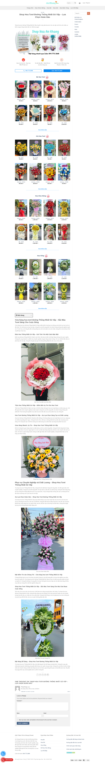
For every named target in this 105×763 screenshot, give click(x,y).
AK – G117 (21, 157)
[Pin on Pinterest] (45, 675)
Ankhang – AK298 (35, 99)
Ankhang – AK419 (50, 218)
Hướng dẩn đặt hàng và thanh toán (75, 739)
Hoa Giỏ (55, 8)
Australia (77, 32)
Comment (19, 700)
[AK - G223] (35, 232)
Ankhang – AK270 (50, 99)
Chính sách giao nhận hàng (73, 745)
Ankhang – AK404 (35, 301)
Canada (77, 26)
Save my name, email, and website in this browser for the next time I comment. (38, 719)
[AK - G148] (21, 232)
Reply (69, 691)
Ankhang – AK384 (50, 301)
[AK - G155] (35, 113)
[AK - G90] (35, 267)
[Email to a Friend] (43, 675)
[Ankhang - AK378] (50, 171)
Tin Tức (42, 12)
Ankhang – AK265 (64, 99)
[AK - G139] (35, 148)
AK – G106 (49, 277)
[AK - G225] (50, 232)
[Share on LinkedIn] (48, 675)
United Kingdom (79, 19)
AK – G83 (21, 277)
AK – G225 (49, 241)
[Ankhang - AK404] (35, 291)
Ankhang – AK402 (35, 182)
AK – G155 (35, 122)
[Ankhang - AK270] (50, 89)
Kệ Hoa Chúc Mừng (46, 748)
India (76, 29)
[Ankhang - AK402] (35, 171)
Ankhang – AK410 (21, 182)
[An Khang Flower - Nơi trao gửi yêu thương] (52, 3)
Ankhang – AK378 (50, 182)
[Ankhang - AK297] (21, 89)
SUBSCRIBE (78, 36)
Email (45, 713)
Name (18, 713)
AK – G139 (35, 157)
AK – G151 (64, 277)
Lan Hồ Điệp (74, 8)
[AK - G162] (50, 113)
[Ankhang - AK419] (50, 208)
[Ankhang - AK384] (50, 291)
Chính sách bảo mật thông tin (73, 749)
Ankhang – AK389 (64, 182)
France (76, 24)
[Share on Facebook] (37, 675)
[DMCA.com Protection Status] (70, 752)
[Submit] (75, 3)
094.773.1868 (26, 753)
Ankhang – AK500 (64, 301)
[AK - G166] (50, 148)
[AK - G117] (21, 148)
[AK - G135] (64, 148)
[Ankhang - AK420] (64, 208)
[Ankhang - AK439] (21, 208)
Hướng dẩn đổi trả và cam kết (74, 742)
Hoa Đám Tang (64, 8)
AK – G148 (21, 241)
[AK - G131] (64, 232)
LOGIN (76, 34)
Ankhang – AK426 (35, 218)
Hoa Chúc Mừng (40, 8)
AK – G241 (21, 122)
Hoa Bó (49, 8)
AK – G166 (49, 157)
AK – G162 (49, 122)
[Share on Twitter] (40, 675)
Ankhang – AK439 (21, 218)
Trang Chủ (30, 8)
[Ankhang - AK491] (21, 291)
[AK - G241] (21, 113)
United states (78, 21)
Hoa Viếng (43, 745)
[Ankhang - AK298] (35, 89)
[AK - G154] (64, 113)
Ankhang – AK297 (21, 99)
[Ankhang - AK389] (64, 171)
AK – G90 (35, 277)
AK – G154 (64, 122)
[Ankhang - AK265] (64, 89)
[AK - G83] (21, 267)
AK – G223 (35, 241)
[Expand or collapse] (31, 315)
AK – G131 (64, 241)
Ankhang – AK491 (21, 301)
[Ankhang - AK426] (35, 208)
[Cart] (79, 3)
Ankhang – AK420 (64, 218)
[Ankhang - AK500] (64, 291)
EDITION (78, 17)
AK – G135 (64, 157)
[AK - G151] (64, 267)
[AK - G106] (50, 267)
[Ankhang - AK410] (21, 171)
